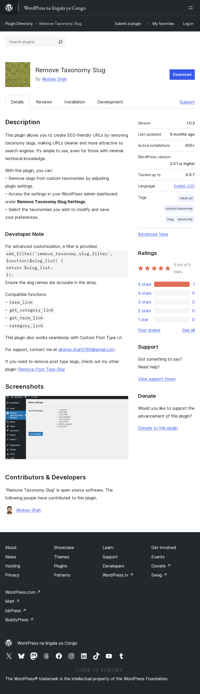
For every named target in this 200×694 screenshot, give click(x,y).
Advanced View (153, 234)
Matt (12, 601)
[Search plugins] (60, 42)
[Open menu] (191, 8)
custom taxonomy (179, 208)
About (11, 547)
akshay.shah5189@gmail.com (86, 349)
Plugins (60, 566)
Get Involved (163, 547)
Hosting (12, 566)
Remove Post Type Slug (41, 369)
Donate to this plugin (158, 428)
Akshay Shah (54, 79)
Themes (61, 556)
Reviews (44, 101)
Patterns (62, 575)
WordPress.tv (118, 575)
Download (182, 74)
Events (158, 556)
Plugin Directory (19, 23)
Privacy (12, 575)
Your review (149, 330)
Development (110, 101)
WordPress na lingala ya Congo (47, 643)
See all (188, 330)
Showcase (64, 547)
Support (187, 101)
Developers (113, 566)
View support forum (157, 378)
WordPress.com (23, 592)
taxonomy (185, 219)
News (10, 556)
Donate (161, 566)
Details (17, 101)
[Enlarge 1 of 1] (121, 402)
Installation (74, 101)
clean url (186, 198)
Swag (159, 575)
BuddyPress (19, 619)
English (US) (184, 186)
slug (170, 219)
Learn (108, 547)
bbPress (15, 610)
